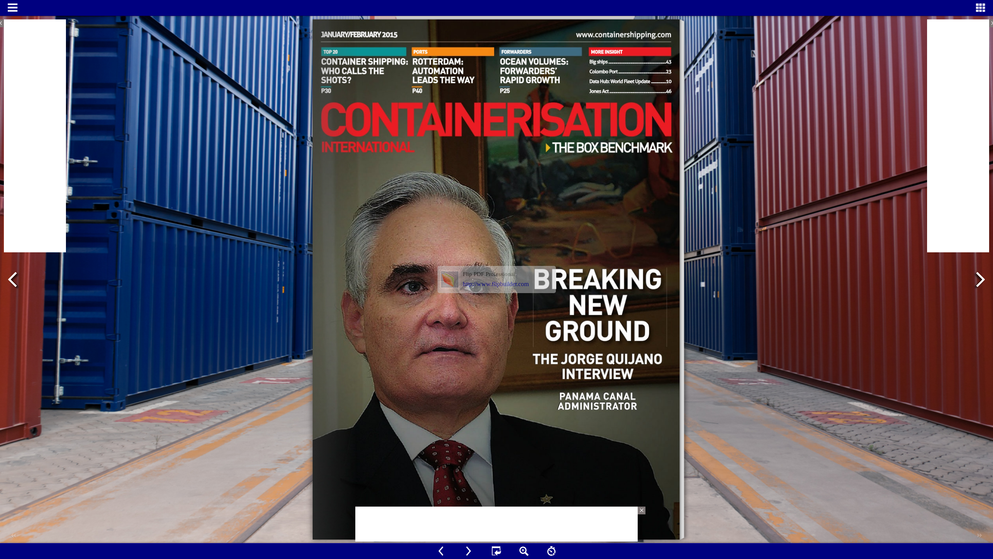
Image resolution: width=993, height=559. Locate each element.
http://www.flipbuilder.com (496, 284)
